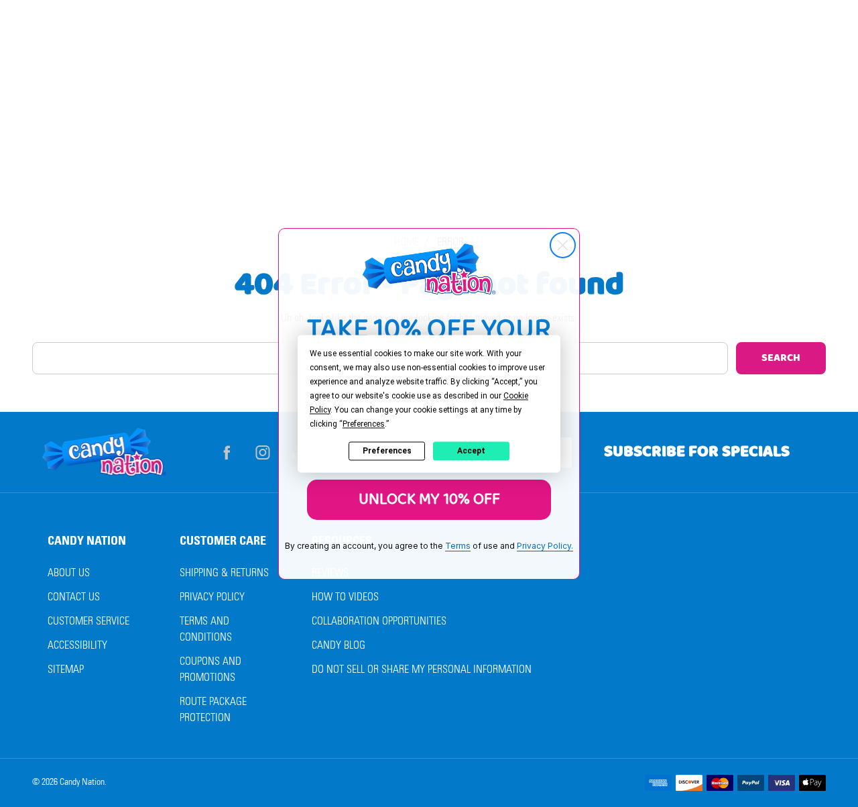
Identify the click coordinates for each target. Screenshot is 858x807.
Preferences (387, 450)
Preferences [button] (364, 424)
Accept (471, 450)
